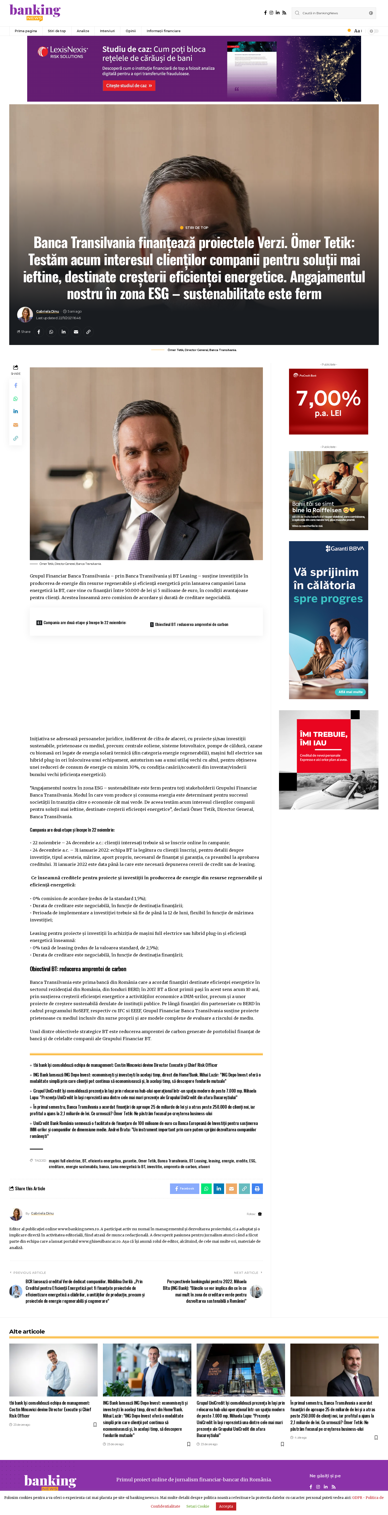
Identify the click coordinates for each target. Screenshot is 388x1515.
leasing (214, 1160)
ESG (252, 1160)
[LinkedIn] (278, 12)
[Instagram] (271, 12)
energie (228, 1160)
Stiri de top (196, 227)
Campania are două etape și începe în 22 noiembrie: (85, 622)
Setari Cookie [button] (197, 1506)
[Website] (260, 1214)
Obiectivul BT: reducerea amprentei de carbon (191, 624)
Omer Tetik (147, 1160)
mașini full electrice (65, 1160)
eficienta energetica (104, 1160)
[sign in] (340, 31)
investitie (154, 1166)
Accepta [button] (226, 1506)
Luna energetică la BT (128, 1166)
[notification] (347, 31)
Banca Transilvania (172, 1160)
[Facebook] (265, 12)
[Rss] (284, 12)
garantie (129, 1160)
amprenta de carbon (180, 1166)
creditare (56, 1166)
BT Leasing (198, 1160)
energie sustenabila (82, 1166)
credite (242, 1160)
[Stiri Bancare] (35, 13)
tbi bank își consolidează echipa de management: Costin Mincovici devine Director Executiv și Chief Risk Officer (125, 1065)
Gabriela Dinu (47, 311)
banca (104, 1166)
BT (84, 1160)
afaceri (204, 1166)
